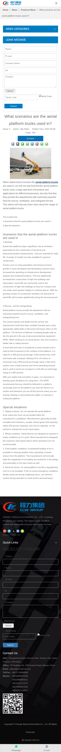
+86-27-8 (16, 672)
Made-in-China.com (12, 535)
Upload (10, 91)
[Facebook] (18, 531)
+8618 (15, 676)
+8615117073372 (20, 683)
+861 (14, 687)
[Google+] (5, 531)
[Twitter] (13, 531)
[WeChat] (22, 531)
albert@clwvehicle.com (20, 669)
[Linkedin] (9, 531)
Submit (13, 106)
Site (33, 132)
